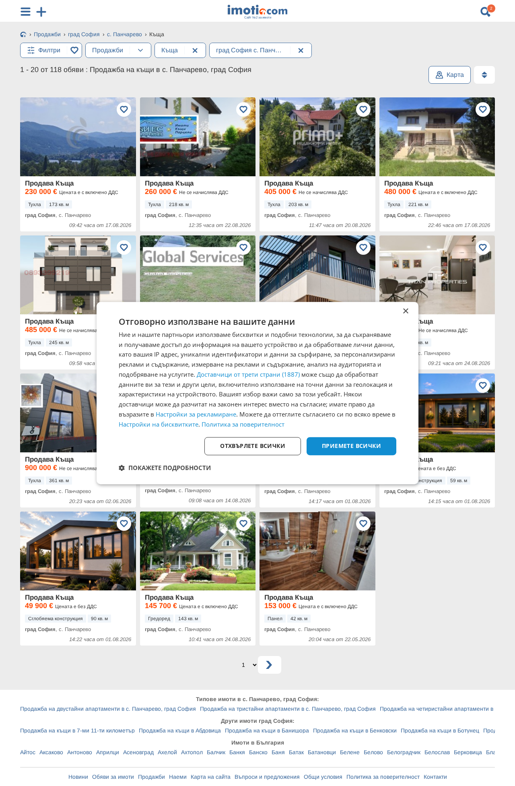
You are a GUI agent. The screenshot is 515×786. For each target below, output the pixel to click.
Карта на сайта (211, 777)
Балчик (216, 752)
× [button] (405, 311)
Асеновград (138, 752)
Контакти (435, 777)
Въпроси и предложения (267, 777)
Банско (258, 752)
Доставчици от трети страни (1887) (248, 374)
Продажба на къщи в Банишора (267, 730)
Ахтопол (192, 752)
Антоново (79, 752)
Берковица (468, 752)
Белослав (437, 752)
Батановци (322, 752)
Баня (278, 752)
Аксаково (51, 752)
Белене (350, 752)
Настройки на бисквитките (158, 424)
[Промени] (140, 50)
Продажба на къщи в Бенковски (355, 730)
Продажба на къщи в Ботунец (440, 730)
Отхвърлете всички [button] (252, 446)
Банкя (237, 752)
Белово (373, 752)
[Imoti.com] (23, 35)
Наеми (178, 777)
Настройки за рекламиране (196, 414)
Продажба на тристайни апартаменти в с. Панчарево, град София (288, 709)
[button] (165, 467)
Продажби (151, 777)
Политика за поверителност (383, 777)
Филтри (49, 50)
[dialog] (257, 393)
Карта (455, 74)
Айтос (27, 752)
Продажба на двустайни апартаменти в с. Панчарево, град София (108, 709)
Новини (78, 777)
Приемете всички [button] (351, 446)
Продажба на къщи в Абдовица (180, 730)
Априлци (107, 752)
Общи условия (323, 777)
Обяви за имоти (113, 777)
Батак (296, 752)
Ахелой (167, 752)
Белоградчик (403, 752)
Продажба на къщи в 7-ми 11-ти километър (77, 730)
